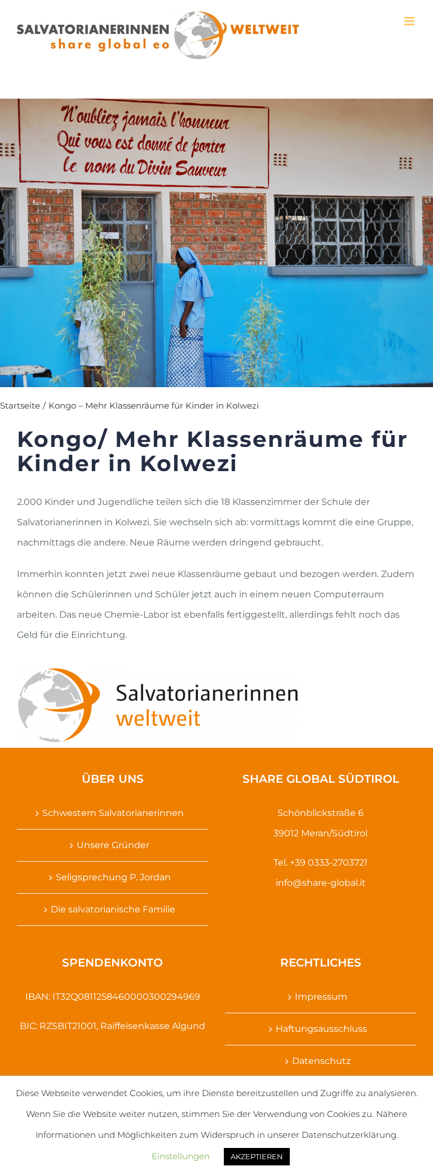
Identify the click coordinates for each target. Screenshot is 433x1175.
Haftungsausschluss (321, 1028)
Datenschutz (321, 1061)
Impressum (321, 996)
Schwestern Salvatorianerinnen (113, 813)
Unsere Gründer (113, 845)
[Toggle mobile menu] (410, 21)
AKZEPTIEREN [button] (257, 1156)
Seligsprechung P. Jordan (113, 877)
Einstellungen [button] (181, 1156)
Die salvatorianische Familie (113, 909)
